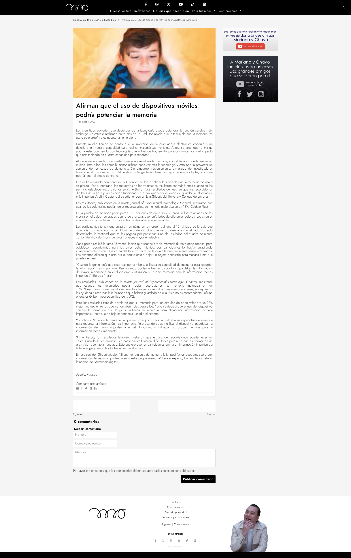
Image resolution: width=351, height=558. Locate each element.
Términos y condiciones (175, 517)
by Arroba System (175, 546)
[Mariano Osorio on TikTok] (193, 5)
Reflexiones (142, 11)
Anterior (211, 414)
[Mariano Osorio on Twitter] (168, 5)
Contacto (175, 502)
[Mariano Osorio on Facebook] (145, 5)
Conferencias (228, 11)
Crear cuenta (181, 524)
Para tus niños (202, 11)
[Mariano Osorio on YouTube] (180, 5)
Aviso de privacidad (175, 512)
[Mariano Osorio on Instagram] (157, 5)
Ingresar (166, 524)
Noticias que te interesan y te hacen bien (94, 20)
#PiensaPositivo (120, 11)
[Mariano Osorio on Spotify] (204, 5)
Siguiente (78, 414)
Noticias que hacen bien (171, 11)
